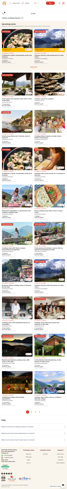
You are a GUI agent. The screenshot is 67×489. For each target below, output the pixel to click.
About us (28, 454)
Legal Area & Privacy (5, 486)
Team (28, 460)
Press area (29, 457)
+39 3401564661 (8, 455)
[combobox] (16, 3)
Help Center (60, 454)
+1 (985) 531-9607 (8, 457)
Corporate (60, 460)
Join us (28, 463)
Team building (60, 463)
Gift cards (60, 457)
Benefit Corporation (24, 485)
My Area (45, 454)
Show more (33, 67)
